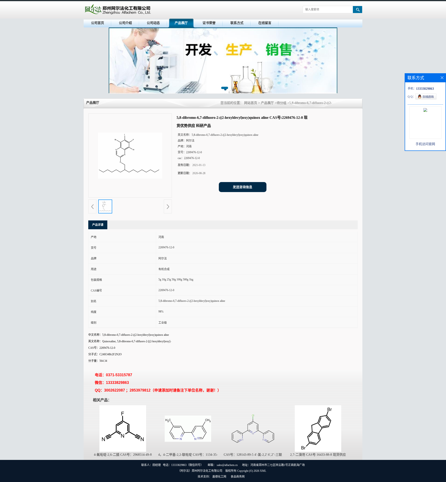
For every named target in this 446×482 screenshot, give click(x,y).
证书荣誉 (209, 23)
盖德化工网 (219, 476)
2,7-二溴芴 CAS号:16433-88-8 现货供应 (318, 454)
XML (263, 470)
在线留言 (264, 23)
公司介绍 (125, 23)
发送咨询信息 (242, 187)
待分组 (281, 103)
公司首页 (97, 23)
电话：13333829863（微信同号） (183, 465)
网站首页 (250, 103)
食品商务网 (238, 476)
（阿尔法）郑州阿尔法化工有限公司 (200, 470)
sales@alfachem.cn (227, 465)
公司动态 (153, 23)
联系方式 (236, 23)
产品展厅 (181, 23)
